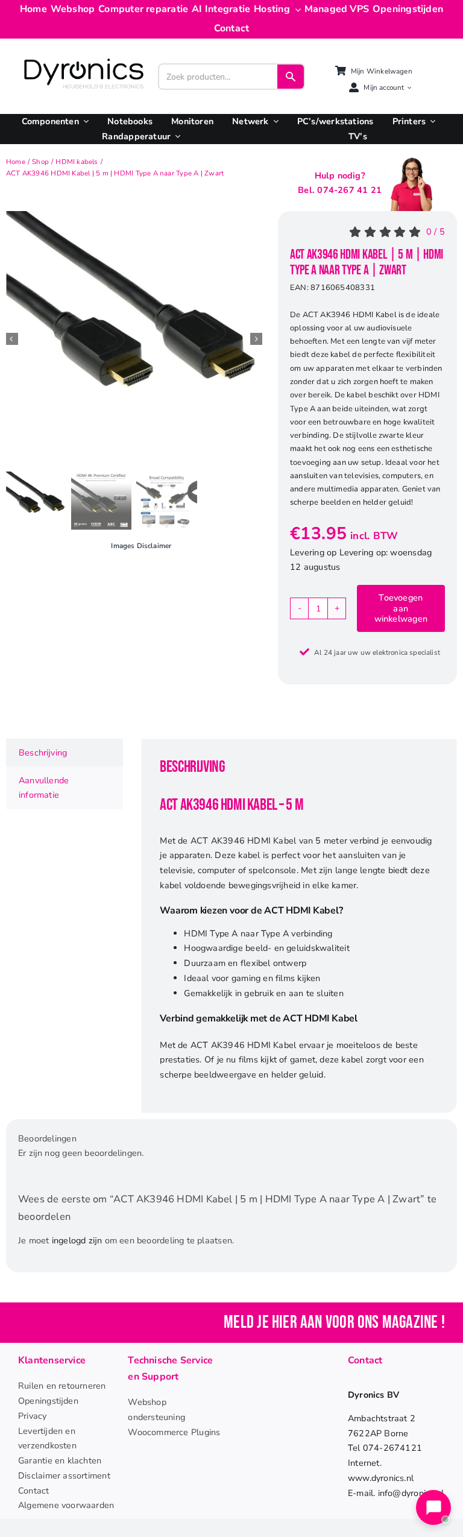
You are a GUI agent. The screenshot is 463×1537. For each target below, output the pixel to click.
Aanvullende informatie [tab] (44, 787)
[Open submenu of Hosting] (295, 9)
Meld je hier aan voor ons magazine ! (334, 1322)
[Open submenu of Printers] (430, 121)
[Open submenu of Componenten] (84, 121)
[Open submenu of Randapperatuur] (175, 136)
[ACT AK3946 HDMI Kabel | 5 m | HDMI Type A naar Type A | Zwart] (134, 339)
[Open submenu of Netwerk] (274, 121)
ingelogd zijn (77, 1240)
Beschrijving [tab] (43, 752)
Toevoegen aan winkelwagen (400, 608)
